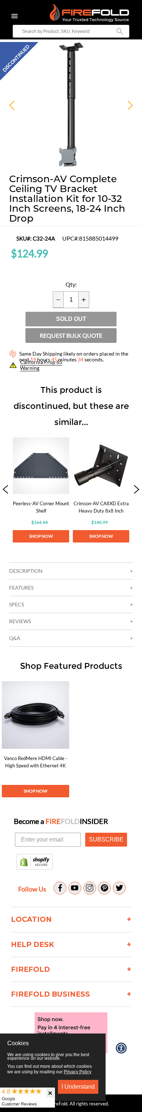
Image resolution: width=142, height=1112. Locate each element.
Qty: (71, 284)
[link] (41, 489)
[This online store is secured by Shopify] (34, 862)
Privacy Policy (77, 1071)
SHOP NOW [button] (41, 536)
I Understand (78, 1087)
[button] (5, 489)
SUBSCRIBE (106, 839)
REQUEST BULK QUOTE (71, 335)
